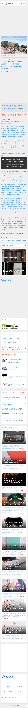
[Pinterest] (9, 697)
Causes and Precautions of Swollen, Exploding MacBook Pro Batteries (13, 566)
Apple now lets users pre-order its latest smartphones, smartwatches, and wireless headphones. (16, 361)
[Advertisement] (14, 20)
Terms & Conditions (8, 691)
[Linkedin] (12, 697)
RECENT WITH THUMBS (9, 355)
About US (8, 689)
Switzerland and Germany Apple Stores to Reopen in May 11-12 (14, 258)
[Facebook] (2, 697)
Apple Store (10, 59)
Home (2, 59)
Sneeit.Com (16, 705)
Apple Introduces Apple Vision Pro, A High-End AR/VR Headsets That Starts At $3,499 (16, 376)
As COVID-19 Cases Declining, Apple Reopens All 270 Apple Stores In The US (13, 115)
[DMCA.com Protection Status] (10, 328)
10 (4, 625)
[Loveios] (10, 4)
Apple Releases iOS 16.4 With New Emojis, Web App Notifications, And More (16, 384)
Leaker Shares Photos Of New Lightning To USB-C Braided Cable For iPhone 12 (13, 630)
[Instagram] (16, 697)
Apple (6, 59)
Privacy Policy (20, 689)
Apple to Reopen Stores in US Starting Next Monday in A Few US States (13, 271)
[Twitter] (5, 697)
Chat (20, 691)
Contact (20, 686)
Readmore (21, 448)
